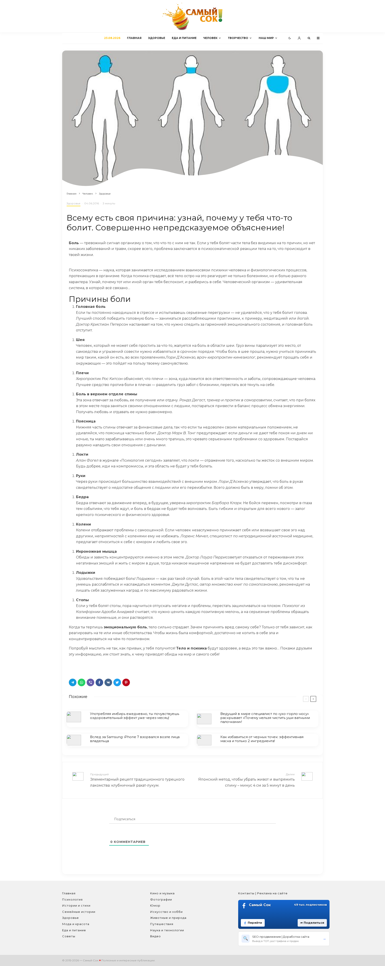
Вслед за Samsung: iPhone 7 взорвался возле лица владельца (135, 739)
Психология (72, 899)
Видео (155, 936)
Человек (210, 38)
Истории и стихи (76, 905)
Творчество (238, 38)
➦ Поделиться (312, 922)
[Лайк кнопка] (72, 666)
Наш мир (266, 38)
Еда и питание (184, 38)
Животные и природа (168, 917)
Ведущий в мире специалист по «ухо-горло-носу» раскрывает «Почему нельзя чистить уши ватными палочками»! (265, 718)
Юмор (155, 905)
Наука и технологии (167, 930)
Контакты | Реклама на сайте (263, 893)
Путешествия (161, 924)
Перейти (255, 922)
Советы (68, 936)
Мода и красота (75, 924)
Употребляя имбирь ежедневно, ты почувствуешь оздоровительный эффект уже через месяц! (134, 716)
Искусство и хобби (166, 911)
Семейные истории (78, 911)
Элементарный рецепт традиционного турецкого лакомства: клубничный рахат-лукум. (137, 780)
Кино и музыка (162, 893)
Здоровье (156, 38)
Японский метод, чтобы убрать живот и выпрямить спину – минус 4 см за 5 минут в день (246, 780)
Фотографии (161, 899)
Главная (134, 38)
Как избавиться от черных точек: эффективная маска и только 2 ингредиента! (261, 739)
